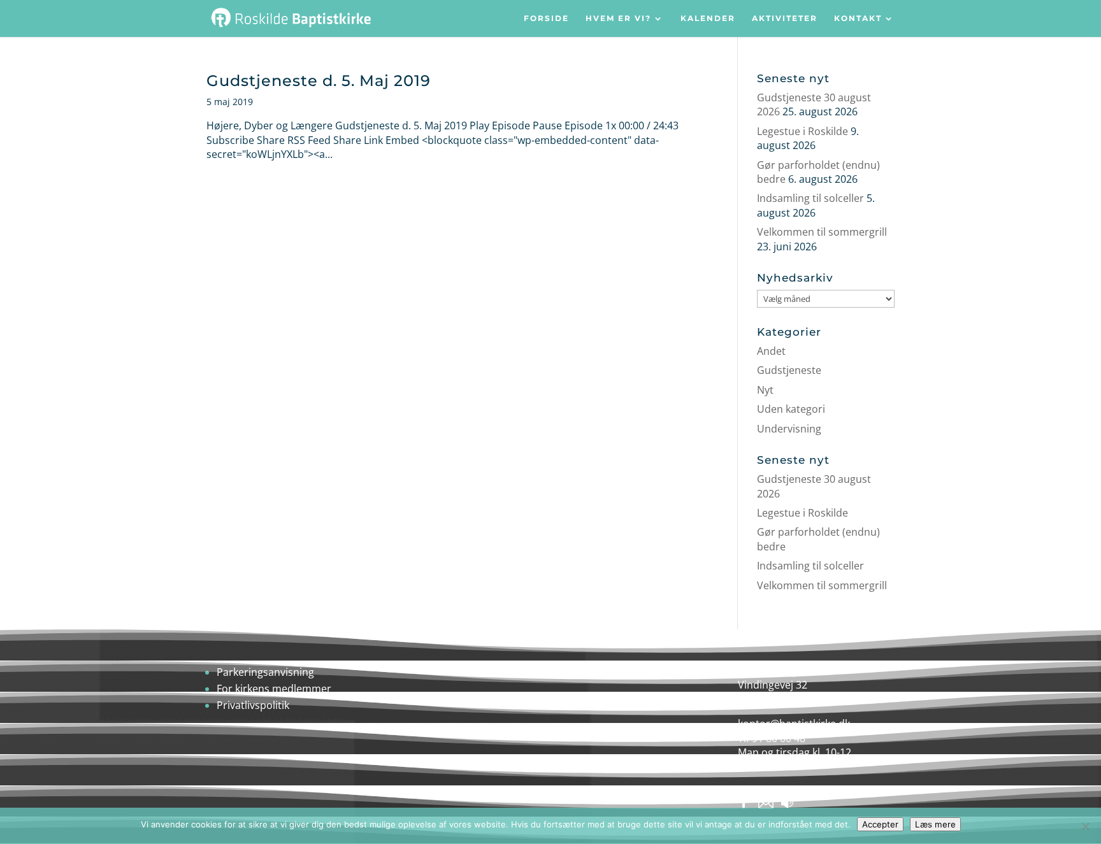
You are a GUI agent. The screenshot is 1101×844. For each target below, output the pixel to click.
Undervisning (789, 429)
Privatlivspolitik (253, 705)
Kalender (707, 19)
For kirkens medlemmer (274, 689)
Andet (771, 351)
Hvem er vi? (618, 19)
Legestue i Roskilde (802, 131)
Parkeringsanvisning (265, 672)
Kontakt (858, 19)
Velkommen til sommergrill (822, 232)
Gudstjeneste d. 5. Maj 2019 (318, 80)
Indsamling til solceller (810, 198)
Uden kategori (791, 409)
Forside (546, 19)
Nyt (765, 390)
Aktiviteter (784, 19)
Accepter (880, 824)
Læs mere (935, 824)
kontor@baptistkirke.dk (794, 724)
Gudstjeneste (789, 370)
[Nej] (1085, 826)
